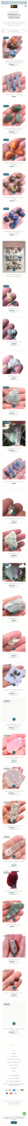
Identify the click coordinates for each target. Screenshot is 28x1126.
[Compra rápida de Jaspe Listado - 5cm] (14, 613)
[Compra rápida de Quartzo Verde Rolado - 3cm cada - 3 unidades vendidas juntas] (14, 123)
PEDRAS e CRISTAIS (15, 11)
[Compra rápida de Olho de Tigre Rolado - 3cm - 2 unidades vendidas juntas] (14, 1023)
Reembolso (14, 1068)
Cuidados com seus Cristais (14, 1059)
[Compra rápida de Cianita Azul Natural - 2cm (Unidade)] (14, 476)
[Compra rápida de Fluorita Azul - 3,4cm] (14, 406)
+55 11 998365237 (15, 1078)
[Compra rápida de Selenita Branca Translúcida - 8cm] (14, 820)
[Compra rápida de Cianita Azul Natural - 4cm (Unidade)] (14, 89)
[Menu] (3, 6)
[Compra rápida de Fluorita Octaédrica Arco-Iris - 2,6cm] (14, 578)
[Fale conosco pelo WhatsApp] (24, 1113)
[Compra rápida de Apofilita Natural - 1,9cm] (14, 371)
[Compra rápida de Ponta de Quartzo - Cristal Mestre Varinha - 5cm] (14, 856)
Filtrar (3, 31)
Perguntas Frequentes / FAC (14, 1062)
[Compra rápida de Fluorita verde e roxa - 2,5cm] (14, 443)
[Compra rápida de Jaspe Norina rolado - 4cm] (14, 954)
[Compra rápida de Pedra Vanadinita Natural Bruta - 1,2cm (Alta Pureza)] (14, 513)
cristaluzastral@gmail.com (15, 1081)
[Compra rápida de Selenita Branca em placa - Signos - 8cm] (14, 786)
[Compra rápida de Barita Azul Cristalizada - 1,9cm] (14, 336)
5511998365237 (15, 1075)
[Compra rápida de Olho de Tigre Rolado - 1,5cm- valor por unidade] (14, 192)
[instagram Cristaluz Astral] (12, 1045)
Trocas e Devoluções (14, 1065)
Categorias (14, 1053)
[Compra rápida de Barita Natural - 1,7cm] (14, 303)
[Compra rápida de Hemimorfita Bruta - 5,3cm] (14, 548)
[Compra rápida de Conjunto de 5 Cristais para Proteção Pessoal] (14, 684)
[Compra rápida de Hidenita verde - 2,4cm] (14, 648)
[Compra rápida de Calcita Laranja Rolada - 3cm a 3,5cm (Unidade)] (14, 157)
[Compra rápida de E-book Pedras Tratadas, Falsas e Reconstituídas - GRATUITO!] (14, 269)
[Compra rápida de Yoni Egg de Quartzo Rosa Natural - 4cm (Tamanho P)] (14, 752)
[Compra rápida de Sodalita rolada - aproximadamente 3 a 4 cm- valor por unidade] (14, 226)
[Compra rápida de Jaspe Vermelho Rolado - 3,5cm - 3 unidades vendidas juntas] (14, 719)
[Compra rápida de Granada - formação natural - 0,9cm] (14, 987)
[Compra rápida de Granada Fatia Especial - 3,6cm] (14, 885)
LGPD (14, 1071)
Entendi (13, 1122)
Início (9, 11)
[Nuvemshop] (14, 1103)
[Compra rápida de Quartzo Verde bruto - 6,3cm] (14, 919)
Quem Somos (14, 1056)
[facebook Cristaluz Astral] (16, 1045)
